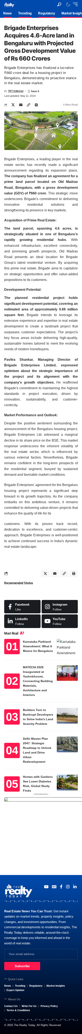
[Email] (20, 104)
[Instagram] (60, 606)
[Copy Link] (28, 104)
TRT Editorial (15, 91)
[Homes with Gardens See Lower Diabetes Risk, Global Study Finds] (67, 782)
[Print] (36, 104)
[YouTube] (46, 886)
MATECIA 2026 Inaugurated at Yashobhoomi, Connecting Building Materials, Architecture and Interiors (38, 681)
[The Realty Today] (9, 4)
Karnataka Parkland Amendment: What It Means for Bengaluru (38, 646)
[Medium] (60, 621)
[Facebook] (22, 606)
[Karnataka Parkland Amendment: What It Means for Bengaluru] (67, 647)
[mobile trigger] (74, 4)
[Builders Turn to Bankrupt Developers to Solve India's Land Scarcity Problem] (67, 716)
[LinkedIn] (22, 621)
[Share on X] (13, 104)
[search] (59, 4)
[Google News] (54, 886)
